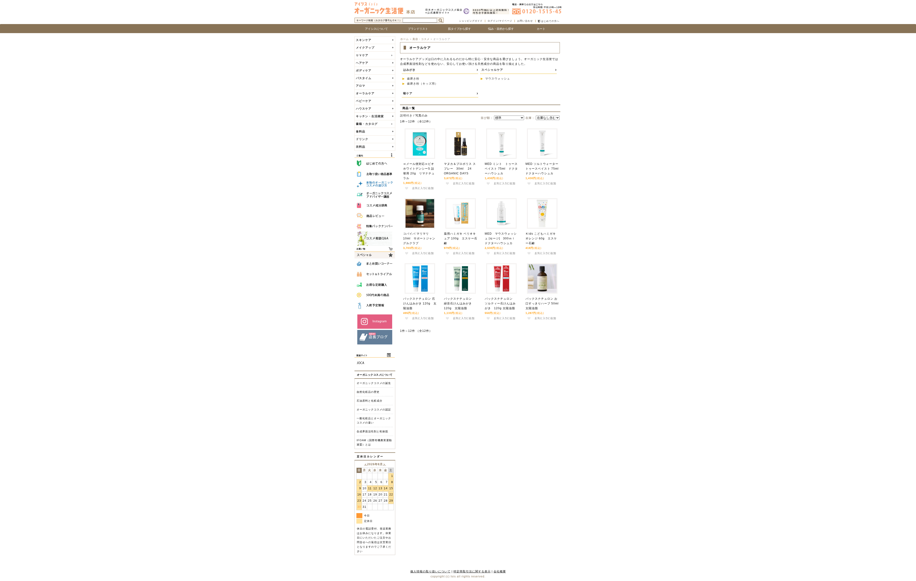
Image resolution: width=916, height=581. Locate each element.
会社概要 (500, 571)
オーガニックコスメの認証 (374, 409)
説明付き (406, 115)
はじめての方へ (549, 21)
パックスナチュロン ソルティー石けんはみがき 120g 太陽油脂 (500, 303)
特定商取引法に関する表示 (472, 571)
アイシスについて (375, 28)
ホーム (404, 39)
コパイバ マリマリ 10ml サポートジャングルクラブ (419, 238)
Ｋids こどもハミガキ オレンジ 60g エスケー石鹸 (541, 238)
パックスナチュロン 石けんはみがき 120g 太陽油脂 (420, 303)
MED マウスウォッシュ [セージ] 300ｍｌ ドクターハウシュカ (501, 238)
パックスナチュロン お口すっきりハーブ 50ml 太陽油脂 (544, 303)
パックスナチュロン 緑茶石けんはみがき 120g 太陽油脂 (459, 303)
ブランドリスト (416, 28)
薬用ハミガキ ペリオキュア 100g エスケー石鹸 (460, 238)
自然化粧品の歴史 (368, 391)
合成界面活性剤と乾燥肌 (372, 431)
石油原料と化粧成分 (369, 400)
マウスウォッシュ (497, 78)
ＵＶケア (362, 55)
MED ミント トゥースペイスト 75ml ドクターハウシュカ (501, 168)
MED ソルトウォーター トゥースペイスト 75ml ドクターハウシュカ (544, 168)
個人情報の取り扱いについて (430, 571)
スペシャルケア (492, 69)
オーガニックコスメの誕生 (374, 383)
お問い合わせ (525, 21)
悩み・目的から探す (499, 28)
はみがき (409, 69)
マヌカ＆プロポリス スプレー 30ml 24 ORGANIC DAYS (460, 168)
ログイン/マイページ (500, 21)
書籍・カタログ (367, 124)
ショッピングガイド (471, 21)
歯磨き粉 (413, 78)
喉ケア (407, 93)
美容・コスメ (421, 39)
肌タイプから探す (458, 28)
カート (541, 28)
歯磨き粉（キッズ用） (422, 83)
